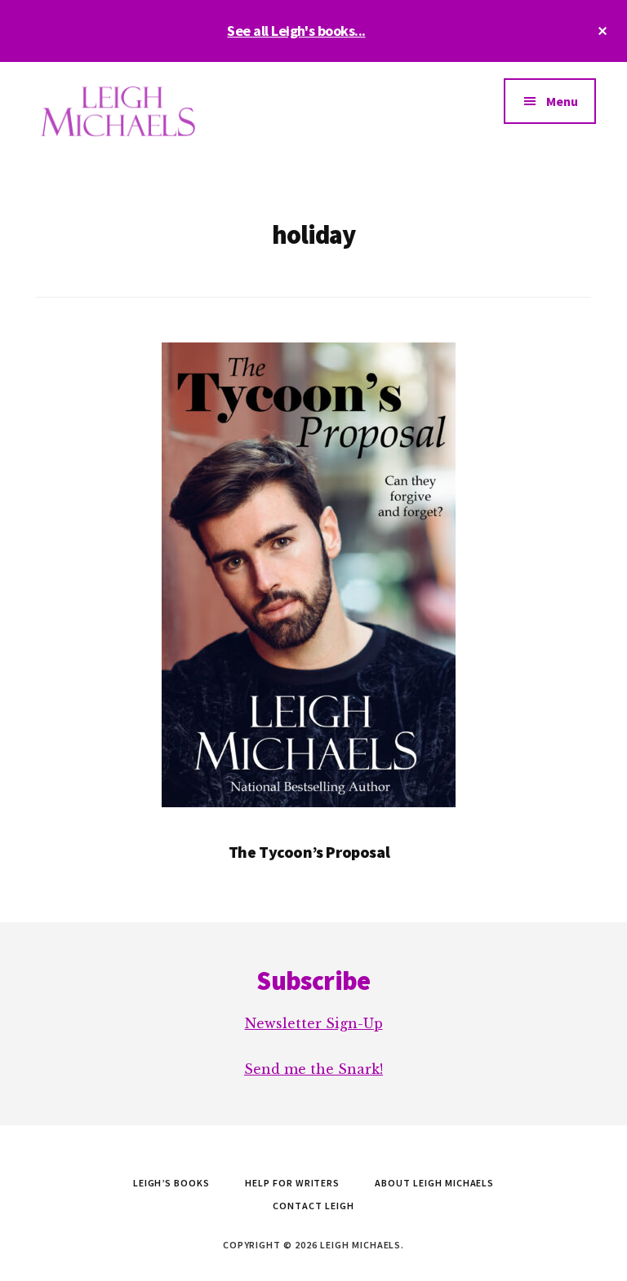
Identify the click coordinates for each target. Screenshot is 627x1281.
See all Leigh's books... (296, 30)
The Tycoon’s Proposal (309, 851)
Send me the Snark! (313, 1069)
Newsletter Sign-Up (314, 1023)
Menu (562, 101)
